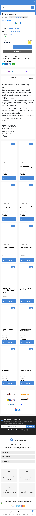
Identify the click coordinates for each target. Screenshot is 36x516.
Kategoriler (6, 457)
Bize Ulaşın (5, 461)
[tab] (5, 78)
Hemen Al (18, 51)
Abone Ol (29, 426)
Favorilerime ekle (7, 61)
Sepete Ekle (22, 47)
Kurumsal (5, 452)
